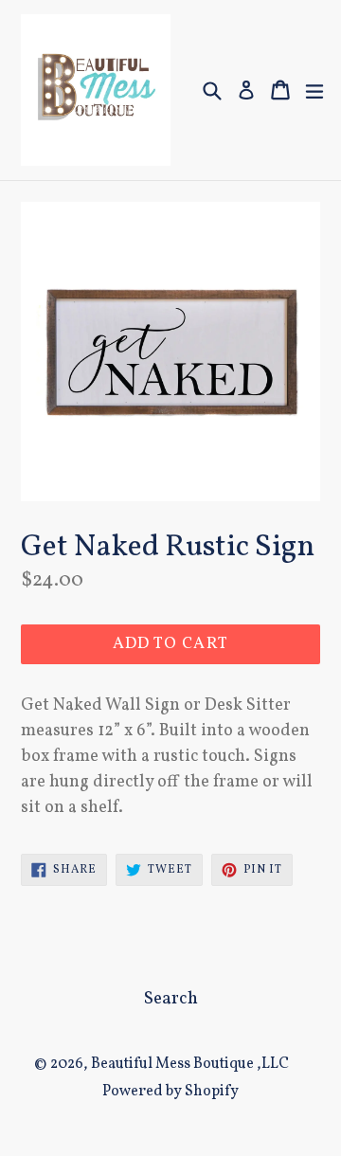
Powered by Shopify (170, 1091)
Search (171, 998)
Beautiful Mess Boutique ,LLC (190, 1064)
